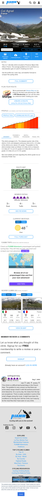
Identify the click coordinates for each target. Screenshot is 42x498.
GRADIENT (6, 136)
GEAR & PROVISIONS (25, 136)
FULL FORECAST (21, 237)
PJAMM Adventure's (15, 246)
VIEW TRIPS (21, 284)
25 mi (8, 294)
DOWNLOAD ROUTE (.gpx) (25, 115)
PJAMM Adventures (21, 444)
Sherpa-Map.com (31, 90)
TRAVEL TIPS (35, 137)
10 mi (3, 294)
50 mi (13, 294)
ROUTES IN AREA (26, 57)
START (24, 294)
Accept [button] (21, 494)
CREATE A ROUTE (21, 102)
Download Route (15, 57)
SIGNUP (21, 359)
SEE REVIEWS (21, 211)
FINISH (29, 294)
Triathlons (21, 447)
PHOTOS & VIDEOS (5, 57)
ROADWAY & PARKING (16, 136)
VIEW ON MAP (21, 328)
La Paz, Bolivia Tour (21, 440)
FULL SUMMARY (21, 81)
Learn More (25, 251)
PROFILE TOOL (8, 115)
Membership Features (21, 442)
